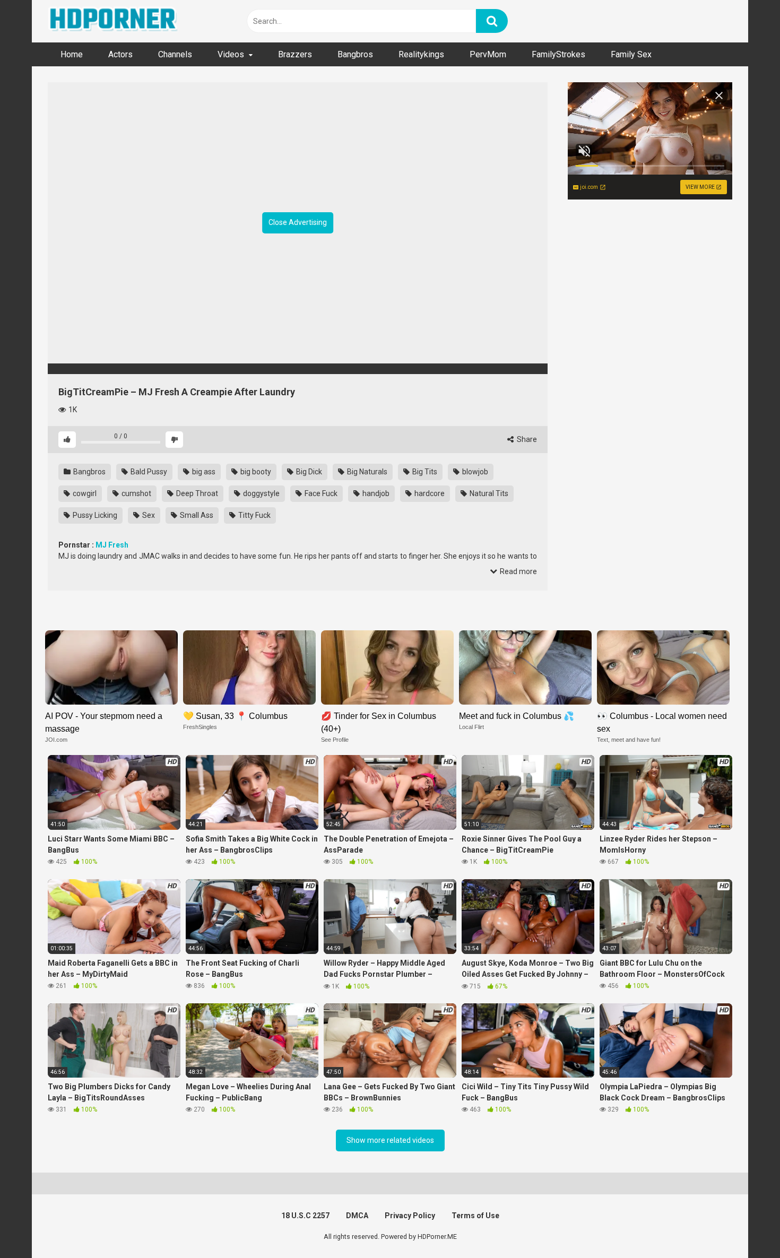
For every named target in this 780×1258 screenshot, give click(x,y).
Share (526, 439)
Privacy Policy (410, 1215)
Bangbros (355, 54)
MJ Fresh (112, 545)
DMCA (357, 1215)
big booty (255, 471)
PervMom (488, 54)
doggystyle (260, 493)
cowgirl (84, 493)
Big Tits (424, 471)
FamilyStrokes (558, 54)
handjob (375, 493)
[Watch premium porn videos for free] (114, 21)
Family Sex (631, 54)
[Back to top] (744, 1226)
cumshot (135, 493)
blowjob (474, 471)
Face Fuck (320, 493)
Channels (175, 54)
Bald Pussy (148, 471)
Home (71, 54)
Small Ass (195, 515)
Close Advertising (297, 222)
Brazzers (295, 54)
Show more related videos (390, 1140)
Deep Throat (196, 493)
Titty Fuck (254, 515)
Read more (517, 571)
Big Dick (308, 471)
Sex (148, 515)
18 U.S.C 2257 (305, 1215)
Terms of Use (475, 1215)
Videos (231, 54)
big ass (202, 471)
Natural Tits (488, 493)
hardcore (429, 493)
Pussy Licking (94, 515)
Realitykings (421, 54)
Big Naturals (366, 471)
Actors (120, 54)
